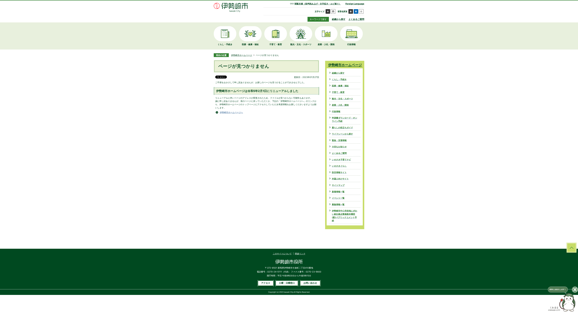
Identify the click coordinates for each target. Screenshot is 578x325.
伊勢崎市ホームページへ (231, 112)
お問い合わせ (310, 283)
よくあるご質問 (356, 19)
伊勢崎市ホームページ (241, 55)
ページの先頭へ (571, 248)
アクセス (265, 283)
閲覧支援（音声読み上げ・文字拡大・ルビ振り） (318, 3)
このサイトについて (282, 253)
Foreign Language (354, 3)
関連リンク (300, 253)
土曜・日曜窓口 (287, 283)
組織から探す (338, 19)
